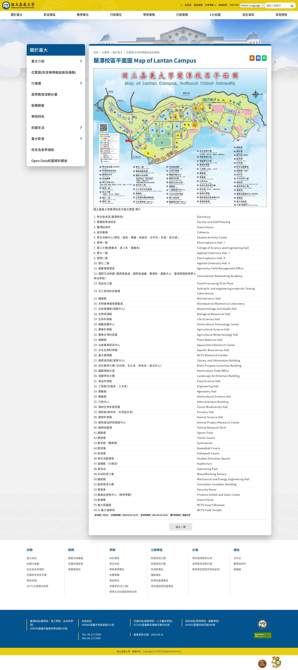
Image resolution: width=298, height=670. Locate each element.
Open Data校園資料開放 (49, 160)
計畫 (195, 550)
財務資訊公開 (158, 558)
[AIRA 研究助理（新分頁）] (262, 663)
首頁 (95, 52)
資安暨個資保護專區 (162, 586)
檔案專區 (156, 575)
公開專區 (157, 550)
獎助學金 (114, 580)
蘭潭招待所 (240, 563)
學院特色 (37, 116)
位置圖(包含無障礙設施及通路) (53, 72)
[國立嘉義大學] (18, 5)
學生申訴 (114, 563)
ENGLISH (234, 4)
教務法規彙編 (75, 558)
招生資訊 (248, 14)
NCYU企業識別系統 (37, 586)
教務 (71, 550)
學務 (112, 550)
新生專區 (114, 558)
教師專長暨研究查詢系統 (206, 569)
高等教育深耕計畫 (44, 94)
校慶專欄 (114, 575)
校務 (30, 550)
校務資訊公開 (158, 563)
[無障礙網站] (262, 635)
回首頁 (188, 4)
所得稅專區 (157, 569)
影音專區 (50, 14)
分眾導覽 (209, 4)
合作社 (237, 558)
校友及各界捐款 (42, 149)
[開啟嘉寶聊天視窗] (276, 662)
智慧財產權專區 (159, 580)
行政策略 (182, 14)
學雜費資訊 (74, 569)
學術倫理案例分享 (202, 558)
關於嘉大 (17, 14)
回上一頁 (181, 527)
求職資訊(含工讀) (118, 586)
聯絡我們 (223, 4)
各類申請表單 (75, 563)
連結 (236, 550)
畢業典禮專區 (116, 569)
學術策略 (149, 14)
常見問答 (281, 14)
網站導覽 (198, 4)
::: (181, 4)
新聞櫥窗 (37, 105)
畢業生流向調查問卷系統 (123, 591)
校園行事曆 (33, 563)
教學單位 (83, 14)
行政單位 (116, 14)
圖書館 (237, 569)
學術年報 (32, 580)
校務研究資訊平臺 (37, 575)
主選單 (105, 52)
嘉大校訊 (32, 558)
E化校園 (215, 14)
